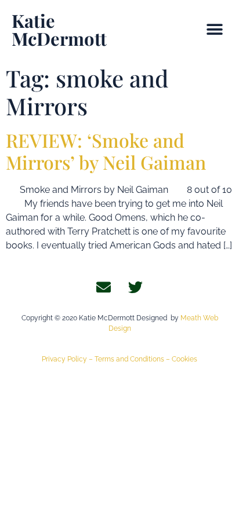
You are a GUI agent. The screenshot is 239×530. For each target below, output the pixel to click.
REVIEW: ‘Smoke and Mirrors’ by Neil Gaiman (106, 150)
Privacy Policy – (68, 359)
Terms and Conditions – (133, 359)
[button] (214, 30)
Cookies (184, 359)
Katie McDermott (59, 29)
